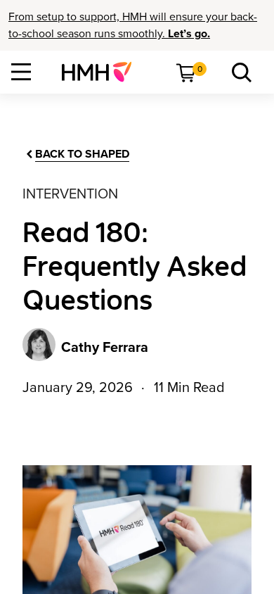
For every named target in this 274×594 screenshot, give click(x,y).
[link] (102, 71)
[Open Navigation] (21, 72)
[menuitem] (102, 72)
